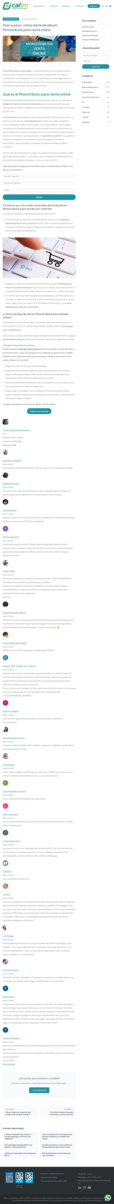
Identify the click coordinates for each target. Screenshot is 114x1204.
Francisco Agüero (11, 711)
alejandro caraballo (12, 460)
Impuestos (95, 122)
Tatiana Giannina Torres (14, 738)
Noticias (80, 6)
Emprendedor (95, 82)
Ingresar (93, 6)
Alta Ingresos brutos (89, 31)
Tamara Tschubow (11, 1038)
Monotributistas (11, 19)
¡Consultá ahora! (39, 1090)
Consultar (96, 66)
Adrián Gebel (9, 571)
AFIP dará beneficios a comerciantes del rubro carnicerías (56, 1154)
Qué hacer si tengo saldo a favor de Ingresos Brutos (20, 1154)
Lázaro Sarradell (10, 814)
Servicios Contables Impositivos (52, 1174)
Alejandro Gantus (11, 483)
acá (44, 366)
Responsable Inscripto (95, 87)
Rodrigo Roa (8, 996)
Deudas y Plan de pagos (90, 40)
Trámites (66, 6)
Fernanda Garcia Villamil (14, 612)
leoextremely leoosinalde (15, 643)
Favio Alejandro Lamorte (14, 791)
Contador (95, 107)
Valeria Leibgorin (11, 537)
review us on (8, 445)
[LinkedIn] (107, 6)
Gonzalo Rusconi (10, 970)
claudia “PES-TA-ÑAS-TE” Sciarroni (19, 666)
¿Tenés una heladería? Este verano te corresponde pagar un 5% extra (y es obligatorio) (18, 1136)
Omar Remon (9, 764)
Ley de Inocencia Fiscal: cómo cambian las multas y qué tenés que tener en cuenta (57, 1146)
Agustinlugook (9, 510)
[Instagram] (103, 6)
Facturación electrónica (95, 97)
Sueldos (54, 6)
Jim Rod (6, 894)
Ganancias (95, 112)
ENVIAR (39, 197)
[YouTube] (110, 6)
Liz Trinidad (8, 936)
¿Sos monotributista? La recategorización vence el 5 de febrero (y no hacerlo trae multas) (57, 1136)
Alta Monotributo (88, 27)
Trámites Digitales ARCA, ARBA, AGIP (53, 1181)
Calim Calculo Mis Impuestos (16, 430)
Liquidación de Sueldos (48, 1177)
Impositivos (38, 6)
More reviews (9, 1064)
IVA (95, 102)
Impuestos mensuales (90, 35)
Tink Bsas (7, 871)
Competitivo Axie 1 (11, 841)
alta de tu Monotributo (30, 349)
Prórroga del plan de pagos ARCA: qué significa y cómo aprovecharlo (18, 1146)
